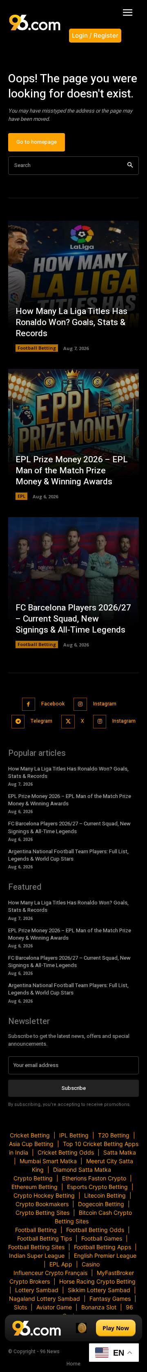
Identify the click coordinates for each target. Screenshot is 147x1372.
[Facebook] (29, 704)
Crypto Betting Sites (42, 1212)
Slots (20, 1307)
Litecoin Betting (105, 1195)
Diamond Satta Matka (82, 1169)
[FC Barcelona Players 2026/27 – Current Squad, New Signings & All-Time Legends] (73, 582)
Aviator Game (54, 1307)
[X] (68, 721)
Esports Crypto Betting (97, 1186)
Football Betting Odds (95, 1229)
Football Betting (37, 348)
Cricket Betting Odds (66, 1152)
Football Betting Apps (102, 1246)
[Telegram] (18, 721)
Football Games (101, 1238)
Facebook (53, 703)
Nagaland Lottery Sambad (44, 1298)
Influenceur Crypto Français (50, 1272)
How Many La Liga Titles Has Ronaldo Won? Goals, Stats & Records (71, 322)
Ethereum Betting (34, 1186)
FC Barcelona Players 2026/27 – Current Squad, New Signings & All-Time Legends (73, 619)
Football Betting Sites (36, 1246)
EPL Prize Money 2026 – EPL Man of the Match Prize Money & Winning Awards (72, 470)
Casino (91, 1264)
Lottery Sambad (36, 1289)
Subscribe (74, 1088)
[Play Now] (73, 1328)
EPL (21, 496)
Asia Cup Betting (31, 1143)
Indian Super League (37, 1255)
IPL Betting (74, 1135)
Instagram (104, 703)
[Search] (130, 165)
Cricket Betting (30, 1135)
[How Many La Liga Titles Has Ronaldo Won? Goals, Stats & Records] (73, 286)
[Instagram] (80, 704)
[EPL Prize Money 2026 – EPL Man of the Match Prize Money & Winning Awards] (73, 434)
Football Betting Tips (44, 1238)
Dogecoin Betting (101, 1203)
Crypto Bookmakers (42, 1203)
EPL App (60, 1264)
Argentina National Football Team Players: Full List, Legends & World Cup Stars (68, 855)
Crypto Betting (33, 1178)
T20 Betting (113, 1135)
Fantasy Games (110, 1298)
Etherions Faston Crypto (94, 1178)
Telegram (41, 721)
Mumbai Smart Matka (48, 1160)
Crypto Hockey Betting (44, 1195)
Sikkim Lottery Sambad (99, 1289)
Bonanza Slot (98, 1307)
